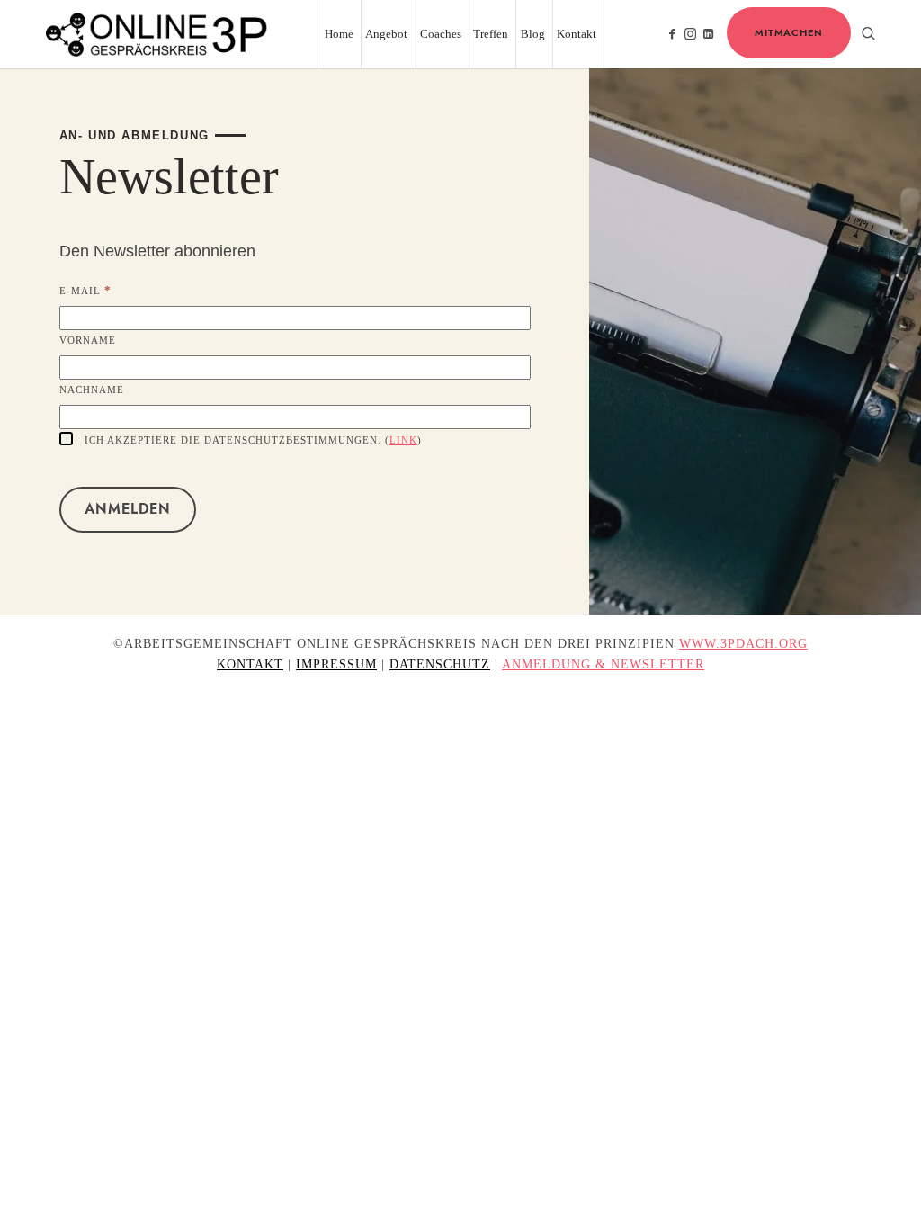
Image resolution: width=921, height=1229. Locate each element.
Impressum (336, 664)
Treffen (490, 33)
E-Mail (85, 290)
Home (339, 33)
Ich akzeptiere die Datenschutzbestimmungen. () (251, 440)
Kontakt (576, 33)
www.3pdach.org (743, 643)
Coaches (440, 33)
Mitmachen (789, 33)
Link (403, 440)
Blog (533, 33)
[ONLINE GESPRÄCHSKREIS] (159, 34)
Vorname (87, 340)
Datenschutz (439, 664)
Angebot (386, 33)
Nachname (91, 389)
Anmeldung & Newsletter (603, 664)
